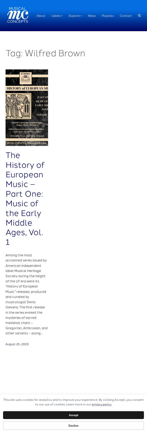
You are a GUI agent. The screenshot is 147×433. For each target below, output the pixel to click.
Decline (73, 425)
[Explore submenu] (81, 15)
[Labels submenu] (62, 15)
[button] (139, 15)
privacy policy (101, 404)
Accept (73, 415)
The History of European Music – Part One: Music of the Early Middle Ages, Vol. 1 (25, 198)
